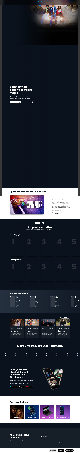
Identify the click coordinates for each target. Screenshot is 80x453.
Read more (26, 102)
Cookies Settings (53, 450)
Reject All (61, 450)
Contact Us (23, 441)
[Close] (78, 450)
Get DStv (14, 102)
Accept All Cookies (69, 450)
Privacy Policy (12, 451)
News (65, 317)
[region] (40, 450)
